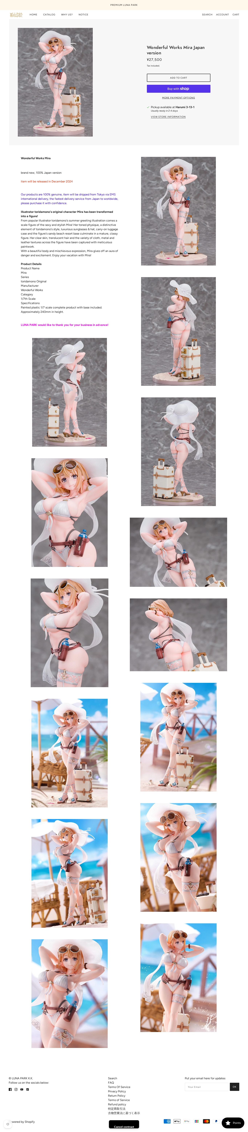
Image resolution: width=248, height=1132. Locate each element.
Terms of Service (119, 1100)
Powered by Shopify (22, 1121)
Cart (236, 14)
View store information (168, 117)
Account (222, 14)
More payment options (178, 97)
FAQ (111, 1082)
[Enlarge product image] (69, 82)
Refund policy (117, 1104)
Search (207, 14)
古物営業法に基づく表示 (124, 1113)
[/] (16, 14)
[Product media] (69, 392)
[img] (10, 1089)
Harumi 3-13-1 (185, 107)
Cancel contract (124, 1126)
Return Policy (116, 1095)
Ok (234, 1086)
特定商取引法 (116, 1108)
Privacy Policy (117, 1091)
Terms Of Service (119, 1087)
